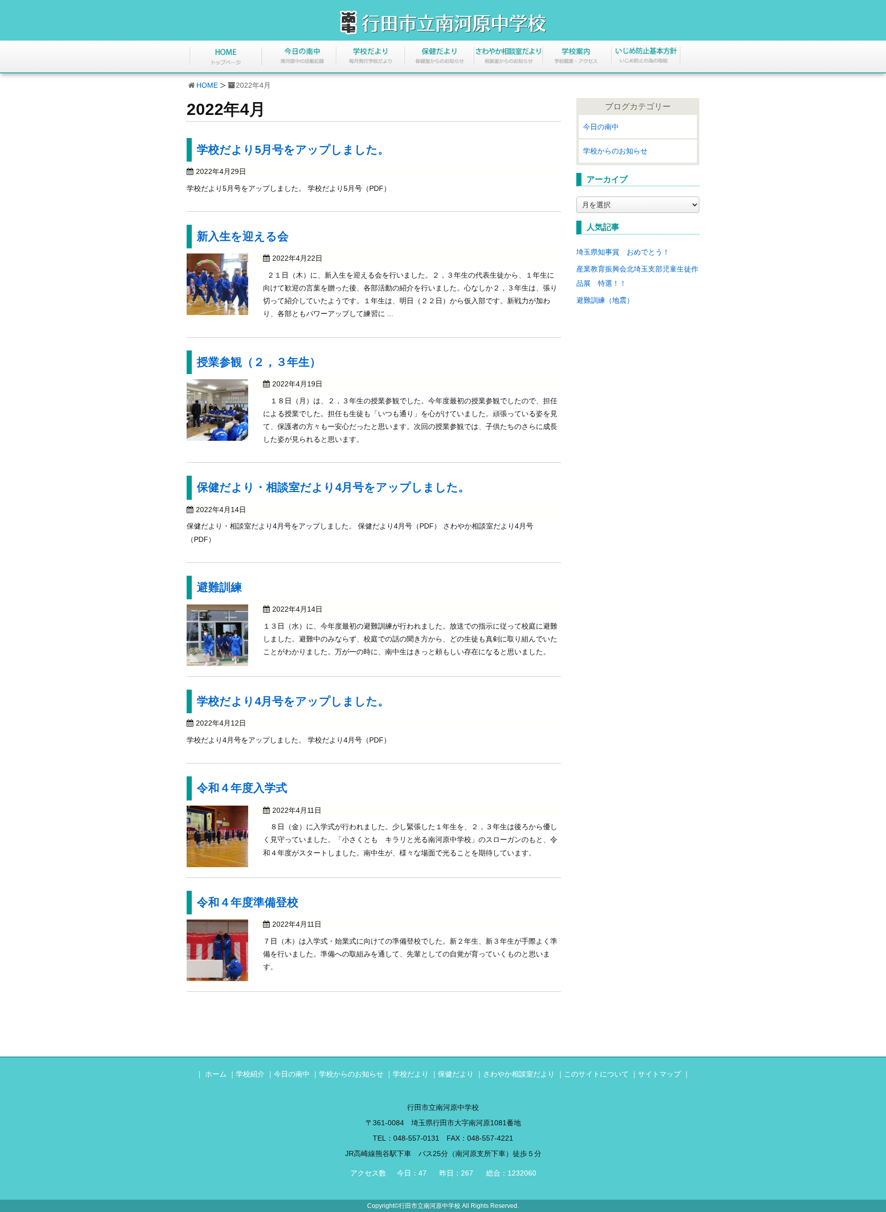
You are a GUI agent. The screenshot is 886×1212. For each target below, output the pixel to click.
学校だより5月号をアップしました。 (293, 149)
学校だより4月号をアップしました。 (293, 701)
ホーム (216, 1074)
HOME (207, 85)
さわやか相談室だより (519, 1074)
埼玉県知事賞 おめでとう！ (623, 252)
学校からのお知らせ (615, 151)
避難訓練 (219, 587)
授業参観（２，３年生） (259, 362)
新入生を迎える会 (243, 236)
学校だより (411, 1074)
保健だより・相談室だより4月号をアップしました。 (333, 487)
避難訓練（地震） (605, 300)
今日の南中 (601, 127)
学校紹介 (250, 1074)
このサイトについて (596, 1074)
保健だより (456, 1074)
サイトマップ (659, 1074)
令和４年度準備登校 (247, 902)
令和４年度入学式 (242, 787)
